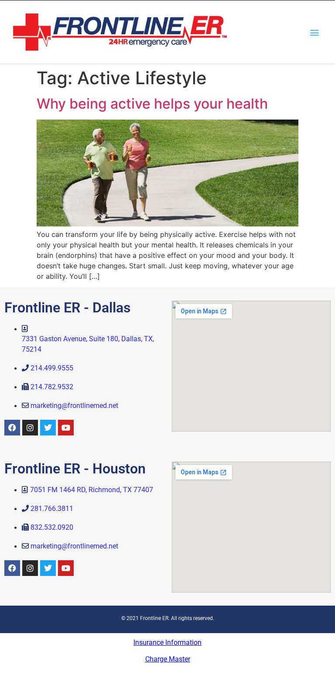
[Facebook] (12, 427)
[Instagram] (30, 427)
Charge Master (167, 659)
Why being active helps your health (152, 103)
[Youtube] (66, 427)
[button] (315, 32)
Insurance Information (167, 642)
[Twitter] (48, 427)
